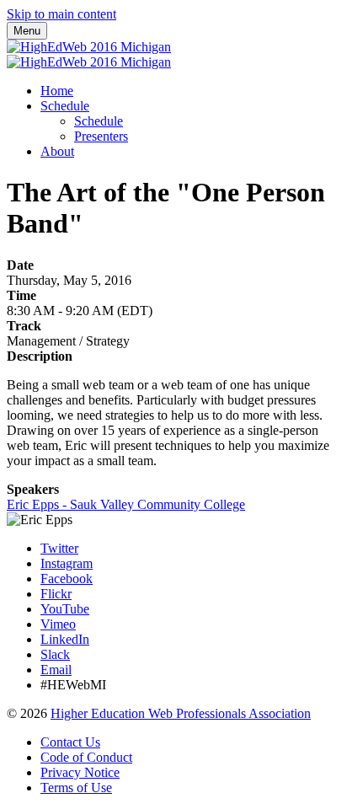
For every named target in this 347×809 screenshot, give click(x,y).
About (57, 151)
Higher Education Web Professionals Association (181, 713)
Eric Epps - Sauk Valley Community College (126, 504)
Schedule (64, 106)
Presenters (101, 136)
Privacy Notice (80, 772)
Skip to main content (61, 14)
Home (56, 90)
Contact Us (70, 742)
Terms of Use (76, 787)
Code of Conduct (86, 757)
